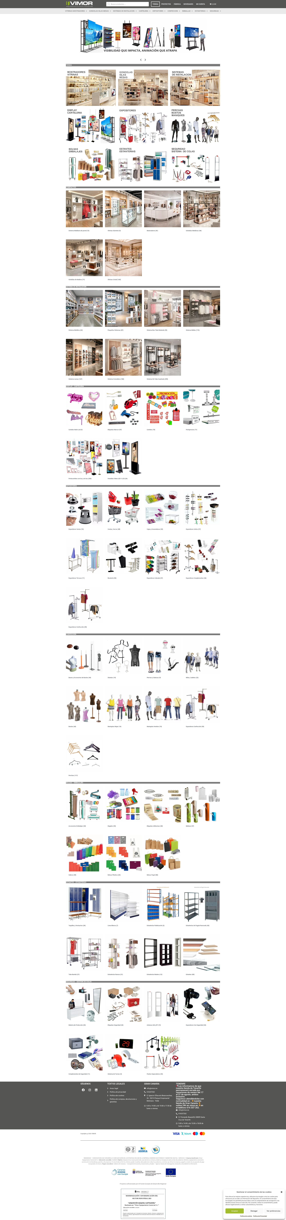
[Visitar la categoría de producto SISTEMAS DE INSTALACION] (195, 88)
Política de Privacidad (260, 1216)
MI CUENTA (200, 4)
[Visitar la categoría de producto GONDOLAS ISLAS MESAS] (143, 88)
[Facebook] (83, 1090)
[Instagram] (90, 1090)
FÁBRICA (177, 4)
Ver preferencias (273, 1211)
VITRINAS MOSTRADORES (75, 11)
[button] (281, 1192)
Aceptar (234, 1211)
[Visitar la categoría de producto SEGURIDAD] (195, 165)
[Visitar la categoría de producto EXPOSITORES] (143, 126)
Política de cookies (246, 1216)
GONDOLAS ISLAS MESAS (99, 11)
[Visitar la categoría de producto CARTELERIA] (91, 126)
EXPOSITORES (158, 11)
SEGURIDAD (214, 11)
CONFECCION (173, 11)
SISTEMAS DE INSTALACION (124, 11)
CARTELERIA (143, 11)
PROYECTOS (166, 4)
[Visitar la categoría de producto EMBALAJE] (91, 164)
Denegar (254, 1211)
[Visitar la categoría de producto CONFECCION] (195, 126)
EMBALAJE (186, 11)
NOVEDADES (188, 4)
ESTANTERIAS (200, 11)
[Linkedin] (96, 1090)
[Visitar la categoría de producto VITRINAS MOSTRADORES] (91, 88)
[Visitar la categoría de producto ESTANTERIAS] (143, 165)
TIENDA (155, 4)
